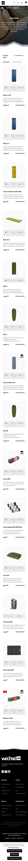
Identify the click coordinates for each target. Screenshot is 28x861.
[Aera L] (14, 315)
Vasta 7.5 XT (7, 95)
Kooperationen (5, 790)
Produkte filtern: (19, 55)
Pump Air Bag (7, 622)
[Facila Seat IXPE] (14, 650)
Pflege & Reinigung (21, 793)
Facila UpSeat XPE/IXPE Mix (12, 527)
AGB (17, 808)
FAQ (17, 790)
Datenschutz (20, 838)
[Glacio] (14, 268)
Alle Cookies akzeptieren (14, 858)
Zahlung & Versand (7, 815)
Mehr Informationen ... (14, 847)
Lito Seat (6, 575)
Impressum (7, 838)
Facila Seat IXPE (8, 670)
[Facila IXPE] (14, 459)
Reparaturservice (20, 784)
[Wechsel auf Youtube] (9, 771)
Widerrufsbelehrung (21, 811)
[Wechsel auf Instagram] (6, 771)
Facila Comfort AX (9, 382)
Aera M (5, 431)
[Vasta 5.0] (14, 124)
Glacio (5, 286)
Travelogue (4, 793)
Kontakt (14, 838)
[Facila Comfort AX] (14, 363)
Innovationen (5, 808)
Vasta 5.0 (6, 143)
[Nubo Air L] (14, 220)
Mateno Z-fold (8, 718)
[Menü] (14, 2)
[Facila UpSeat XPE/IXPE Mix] (14, 507)
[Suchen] (18, 2)
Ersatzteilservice (20, 787)
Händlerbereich (6, 784)
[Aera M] (14, 411)
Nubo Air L (6, 240)
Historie (4, 787)
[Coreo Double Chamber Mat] (14, 172)
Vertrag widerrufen (21, 815)
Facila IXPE (6, 479)
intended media (16, 835)
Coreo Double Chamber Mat (12, 191)
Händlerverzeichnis (21, 805)
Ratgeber (4, 811)
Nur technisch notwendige (14, 850)
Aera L (5, 334)
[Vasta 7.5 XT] (14, 75)
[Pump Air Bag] (14, 604)
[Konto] (22, 2)
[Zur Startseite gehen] (3, 2)
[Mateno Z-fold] (14, 699)
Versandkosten (5, 824)
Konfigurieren (14, 854)
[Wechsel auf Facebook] (3, 771)
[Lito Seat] (14, 556)
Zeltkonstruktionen (7, 805)
